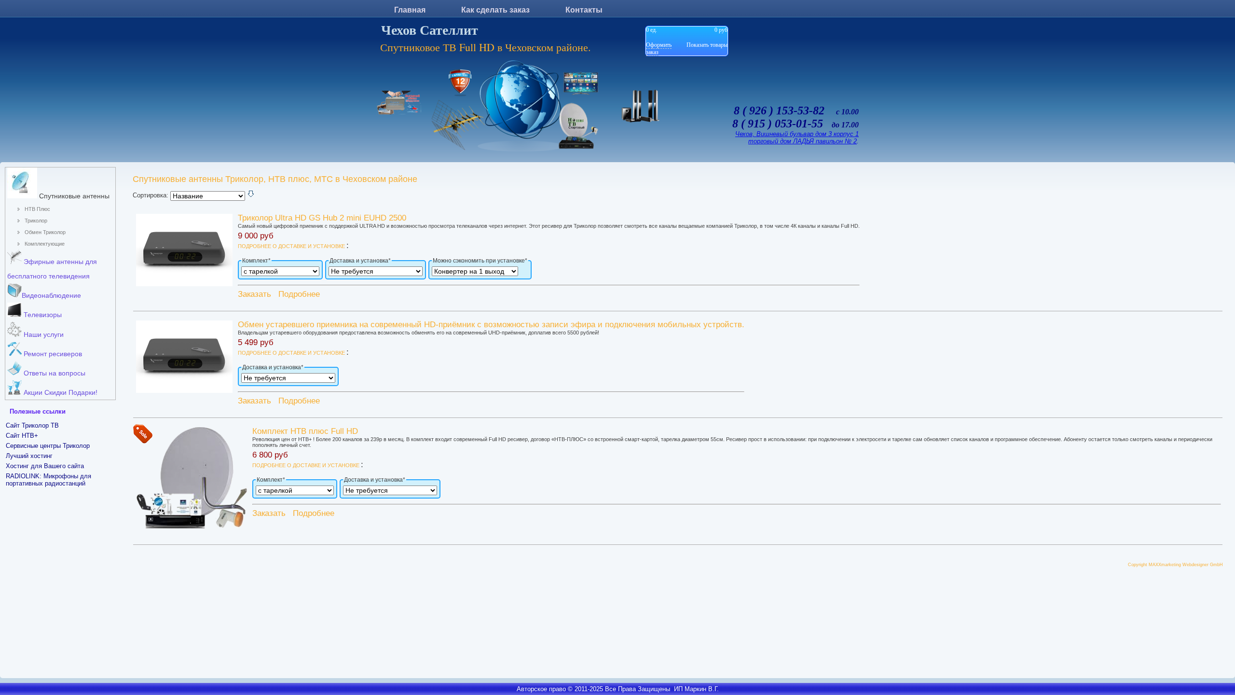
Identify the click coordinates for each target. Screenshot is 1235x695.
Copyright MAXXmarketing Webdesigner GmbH (1175, 564)
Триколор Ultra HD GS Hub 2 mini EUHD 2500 (322, 217)
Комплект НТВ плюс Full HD (305, 431)
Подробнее (299, 294)
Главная (409, 10)
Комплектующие (45, 244)
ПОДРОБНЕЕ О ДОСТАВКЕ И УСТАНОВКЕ (292, 246)
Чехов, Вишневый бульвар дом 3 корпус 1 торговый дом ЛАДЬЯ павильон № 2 (797, 137)
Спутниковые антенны (73, 196)
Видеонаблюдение (51, 295)
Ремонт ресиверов (52, 354)
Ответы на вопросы (53, 373)
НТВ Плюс (37, 209)
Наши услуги (43, 334)
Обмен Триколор (45, 232)
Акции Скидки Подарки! (59, 392)
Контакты (584, 10)
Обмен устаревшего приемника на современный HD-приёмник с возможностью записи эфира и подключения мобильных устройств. (491, 324)
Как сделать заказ (495, 10)
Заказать (254, 294)
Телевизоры (42, 315)
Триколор (36, 220)
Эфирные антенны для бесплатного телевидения (52, 269)
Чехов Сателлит (429, 30)
